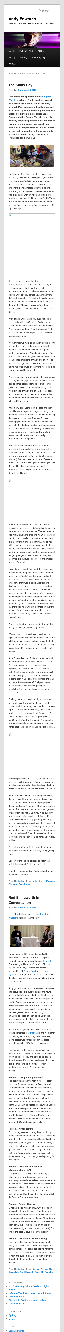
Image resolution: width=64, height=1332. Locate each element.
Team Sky (47, 960)
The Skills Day (20, 84)
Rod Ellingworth (27, 1271)
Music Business (26, 50)
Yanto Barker (24, 883)
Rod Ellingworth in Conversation (24, 900)
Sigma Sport (30, 971)
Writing (12, 57)
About (11, 50)
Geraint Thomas (40, 1269)
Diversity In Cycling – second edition (27, 1299)
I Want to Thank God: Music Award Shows (30, 1293)
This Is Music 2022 (18, 1303)
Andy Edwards (22, 18)
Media (41, 50)
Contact (12, 63)
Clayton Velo (34, 1032)
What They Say (38, 57)
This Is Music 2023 (18, 1296)
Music (12, 1318)
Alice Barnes (39, 881)
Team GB (39, 1271)
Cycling (23, 57)
